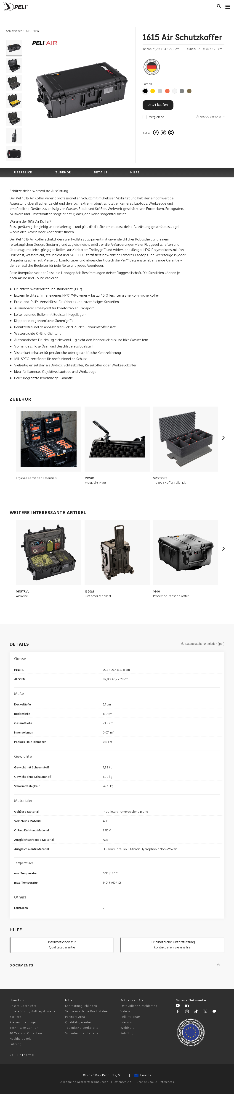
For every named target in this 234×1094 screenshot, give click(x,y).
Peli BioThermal (22, 1055)
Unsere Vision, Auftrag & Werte (33, 1011)
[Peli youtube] (178, 1006)
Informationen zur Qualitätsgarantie (62, 944)
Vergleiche (156, 117)
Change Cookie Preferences (155, 1082)
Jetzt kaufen (158, 105)
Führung (15, 1044)
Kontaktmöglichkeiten (81, 1006)
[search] (218, 7)
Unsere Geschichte (23, 1006)
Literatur (126, 1022)
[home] (15, 6)
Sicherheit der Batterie (81, 1033)
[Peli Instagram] (187, 1012)
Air (27, 31)
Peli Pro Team (130, 1017)
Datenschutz (122, 1082)
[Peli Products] (178, 1012)
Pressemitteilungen (24, 1022)
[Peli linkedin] (187, 1006)
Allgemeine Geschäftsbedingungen (84, 1082)
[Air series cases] (44, 44)
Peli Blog (126, 1033)
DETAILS (100, 172)
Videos (125, 1011)
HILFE (134, 172)
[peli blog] (214, 1012)
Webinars (127, 1028)
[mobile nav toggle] (228, 5)
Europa (144, 1075)
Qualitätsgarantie (78, 1022)
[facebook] (156, 133)
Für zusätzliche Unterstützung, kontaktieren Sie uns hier (173, 944)
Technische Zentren (24, 1028)
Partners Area (75, 1017)
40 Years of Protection (26, 1033)
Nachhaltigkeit (20, 1039)
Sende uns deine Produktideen (87, 1011)
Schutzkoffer (14, 31)
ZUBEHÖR (63, 172)
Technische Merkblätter (82, 1028)
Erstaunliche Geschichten (138, 1006)
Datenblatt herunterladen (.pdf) (204, 644)
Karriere (15, 1017)
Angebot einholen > (210, 116)
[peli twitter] (205, 1012)
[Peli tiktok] (196, 1012)
